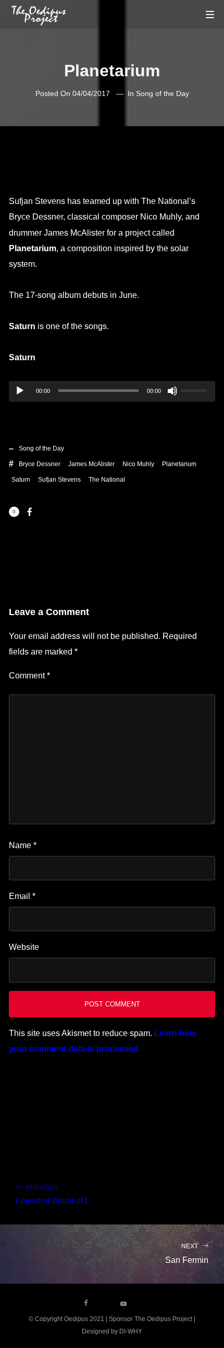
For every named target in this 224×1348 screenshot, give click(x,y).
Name (22, 845)
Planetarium (179, 464)
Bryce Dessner (39, 464)
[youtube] (123, 1307)
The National (107, 479)
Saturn (20, 479)
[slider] (195, 389)
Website (24, 947)
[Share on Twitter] (46, 512)
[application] (112, 391)
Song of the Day (162, 93)
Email (22, 896)
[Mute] (172, 391)
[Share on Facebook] (30, 512)
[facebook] (86, 1303)
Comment (29, 675)
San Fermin (186, 1253)
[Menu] (209, 14)
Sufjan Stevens (59, 479)
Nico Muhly (138, 464)
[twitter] (104, 1303)
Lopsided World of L (53, 1195)
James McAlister (91, 464)
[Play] (20, 391)
